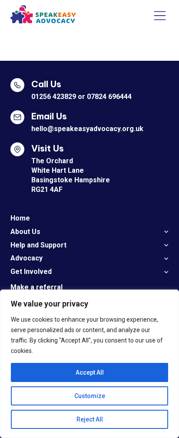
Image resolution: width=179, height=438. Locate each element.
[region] (89, 364)
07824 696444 (109, 96)
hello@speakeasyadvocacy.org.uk (87, 129)
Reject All (89, 419)
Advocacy (26, 258)
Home (20, 218)
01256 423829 (53, 96)
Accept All (90, 372)
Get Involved (31, 271)
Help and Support (38, 245)
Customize (89, 395)
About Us (25, 231)
